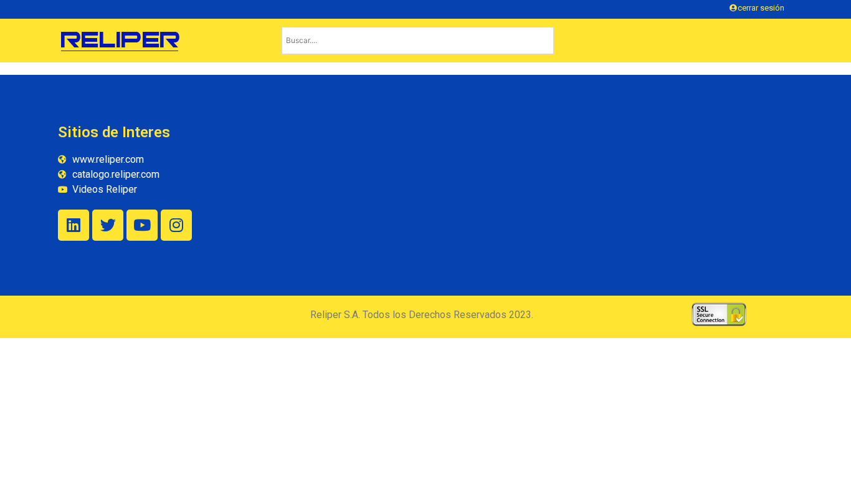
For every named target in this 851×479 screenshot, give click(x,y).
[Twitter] (107, 225)
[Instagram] (176, 225)
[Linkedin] (73, 225)
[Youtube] (142, 225)
